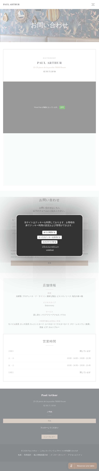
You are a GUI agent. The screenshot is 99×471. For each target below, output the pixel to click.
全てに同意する (49, 232)
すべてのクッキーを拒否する (49, 237)
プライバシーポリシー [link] (50, 246)
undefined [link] (50, 250)
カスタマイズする (49, 242)
